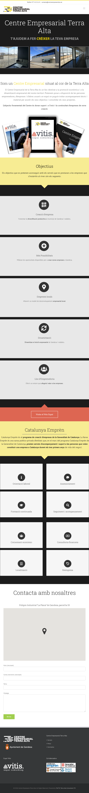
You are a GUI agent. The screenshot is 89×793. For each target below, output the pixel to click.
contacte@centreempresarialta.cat (52, 2)
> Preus (48, 744)
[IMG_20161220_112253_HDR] (14, 48)
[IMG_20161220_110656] (44, 48)
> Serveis (49, 740)
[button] (1, 57)
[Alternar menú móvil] (84, 8)
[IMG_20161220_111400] (74, 48)
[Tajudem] (45, 38)
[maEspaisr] (44, 115)
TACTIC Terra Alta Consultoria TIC (66, 788)
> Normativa (50, 747)
